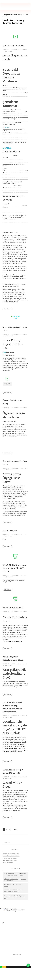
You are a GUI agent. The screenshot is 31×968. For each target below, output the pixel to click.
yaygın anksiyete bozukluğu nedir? (13, 895)
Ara (1, 967)
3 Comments (23, 534)
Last (15, 829)
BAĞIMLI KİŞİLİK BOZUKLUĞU (10, 858)
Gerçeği (7, 148)
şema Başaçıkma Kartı (13, 46)
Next (12, 829)
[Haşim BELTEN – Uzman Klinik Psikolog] (7, 7)
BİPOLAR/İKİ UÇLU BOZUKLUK (10, 860)
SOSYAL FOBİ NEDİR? (8, 862)
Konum (4, 967)
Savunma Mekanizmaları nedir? (11, 853)
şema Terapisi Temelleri (10, 884)
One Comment (23, 468)
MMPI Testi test (10, 530)
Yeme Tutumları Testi (13, 607)
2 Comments (23, 575)
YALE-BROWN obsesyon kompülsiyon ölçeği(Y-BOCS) (15, 568)
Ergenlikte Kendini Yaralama (11, 891)
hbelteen (14, 49)
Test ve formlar (8, 51)
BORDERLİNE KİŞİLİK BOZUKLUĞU (11, 856)
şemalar (7, 127)
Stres (4, 352)
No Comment (23, 49)
